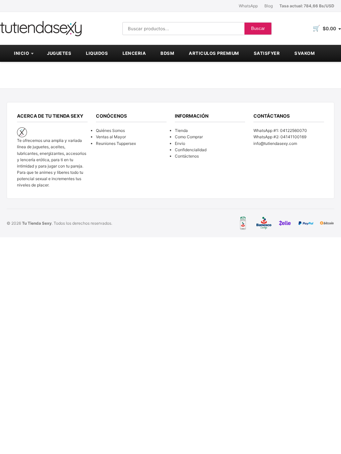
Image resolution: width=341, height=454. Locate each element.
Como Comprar (189, 136)
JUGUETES (59, 53)
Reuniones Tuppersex (116, 143)
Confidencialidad (190, 149)
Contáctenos (187, 156)
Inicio (21, 53)
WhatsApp (248, 5)
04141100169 (293, 136)
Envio (180, 143)
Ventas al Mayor (111, 136)
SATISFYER (267, 53)
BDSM (167, 53)
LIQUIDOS (97, 53)
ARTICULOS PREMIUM (214, 53)
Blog (268, 5)
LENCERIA (134, 53)
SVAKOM (304, 53)
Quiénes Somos (110, 130)
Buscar (258, 28)
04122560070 (293, 130)
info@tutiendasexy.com (275, 143)
